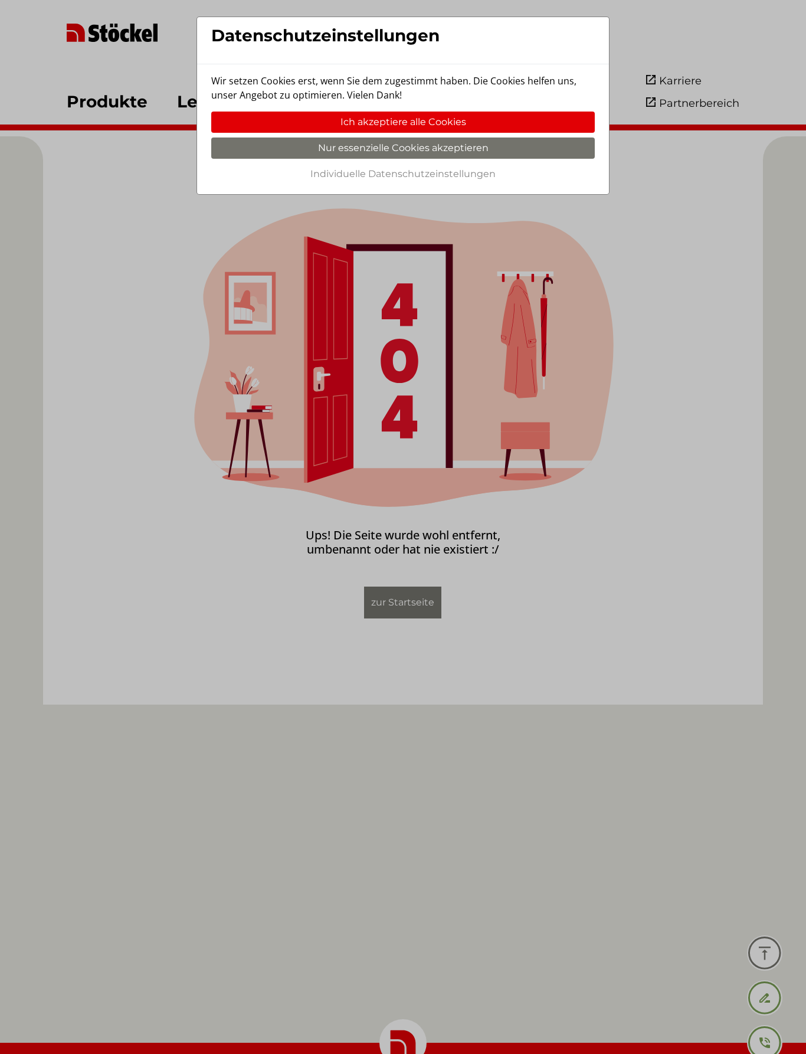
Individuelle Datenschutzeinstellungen (403, 173)
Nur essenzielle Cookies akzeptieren (403, 147)
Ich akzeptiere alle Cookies (403, 121)
